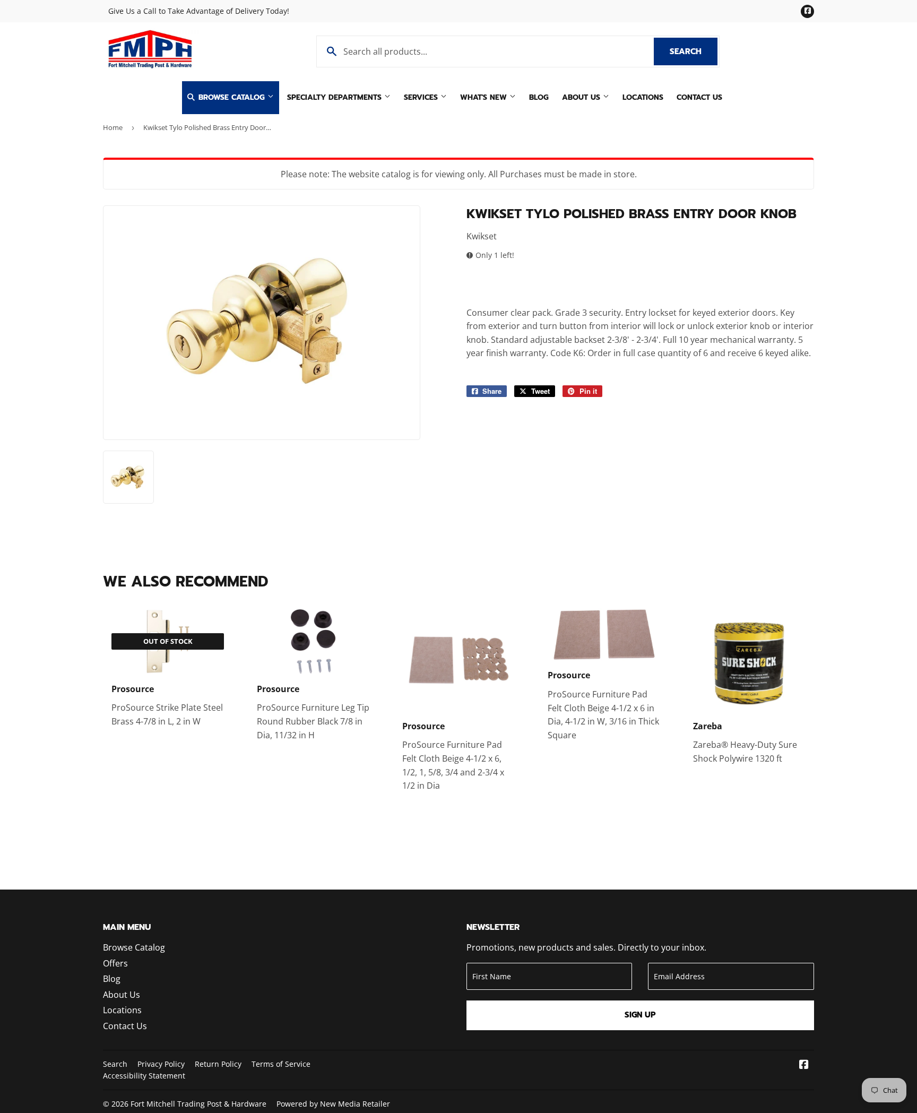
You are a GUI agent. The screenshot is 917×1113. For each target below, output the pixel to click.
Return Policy (218, 1064)
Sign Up (640, 1015)
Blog (539, 97)
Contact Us (699, 97)
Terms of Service (281, 1064)
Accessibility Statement (144, 1076)
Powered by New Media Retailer (333, 1104)
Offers (115, 963)
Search (693, 51)
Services (422, 97)
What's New (484, 97)
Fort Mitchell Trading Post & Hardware (198, 1104)
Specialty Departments (335, 97)
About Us (582, 97)
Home (113, 127)
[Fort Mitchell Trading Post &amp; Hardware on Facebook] (804, 1065)
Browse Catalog (231, 97)
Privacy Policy (161, 1064)
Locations (642, 97)
